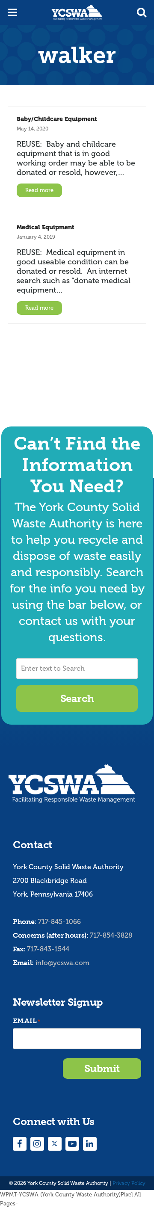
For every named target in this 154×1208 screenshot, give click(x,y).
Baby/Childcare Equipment (57, 118)
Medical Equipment (45, 227)
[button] (141, 12)
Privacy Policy (129, 1183)
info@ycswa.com (62, 963)
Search (77, 698)
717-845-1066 (59, 922)
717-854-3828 (111, 935)
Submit (102, 1068)
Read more (39, 190)
